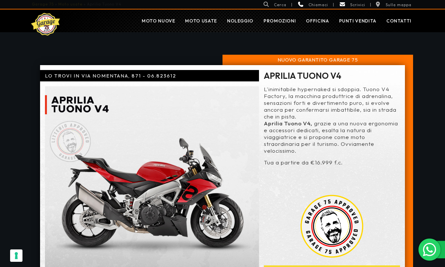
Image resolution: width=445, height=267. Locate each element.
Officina (317, 21)
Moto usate (201, 21)
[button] (275, 4)
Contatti (398, 21)
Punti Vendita (357, 21)
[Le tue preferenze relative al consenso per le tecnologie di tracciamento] (16, 255)
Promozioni (280, 21)
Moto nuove (158, 21)
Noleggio (240, 21)
